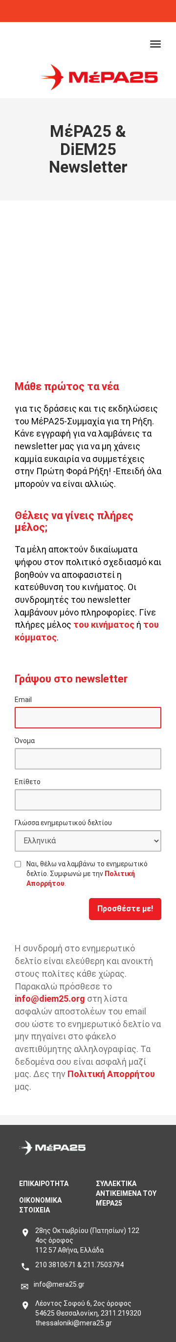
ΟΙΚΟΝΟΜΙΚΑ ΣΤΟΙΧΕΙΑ (40, 1205)
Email (23, 700)
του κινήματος (103, 624)
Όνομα (25, 741)
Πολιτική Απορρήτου (111, 1074)
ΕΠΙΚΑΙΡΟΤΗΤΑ (43, 1184)
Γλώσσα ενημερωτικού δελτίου (63, 823)
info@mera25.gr (59, 1284)
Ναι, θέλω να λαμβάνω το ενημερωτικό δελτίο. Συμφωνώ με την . (87, 873)
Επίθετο (28, 782)
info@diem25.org (50, 998)
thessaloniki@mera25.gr (73, 1323)
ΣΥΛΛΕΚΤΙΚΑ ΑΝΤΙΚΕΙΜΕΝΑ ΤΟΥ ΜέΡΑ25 (126, 1193)
